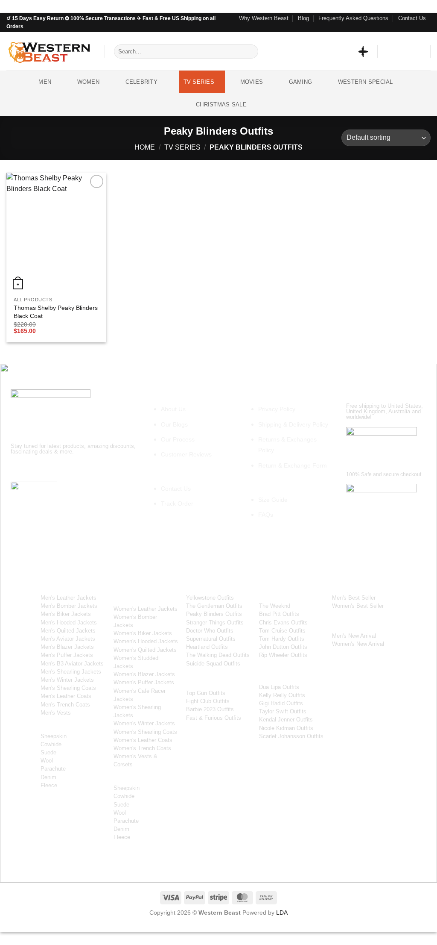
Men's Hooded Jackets (69, 622)
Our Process (178, 439)
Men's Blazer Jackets (67, 647)
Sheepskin (54, 736)
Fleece (49, 785)
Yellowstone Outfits (210, 598)
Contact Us (412, 18)
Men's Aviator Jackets (68, 639)
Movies (251, 82)
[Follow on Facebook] (402, 28)
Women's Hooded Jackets (146, 641)
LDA (282, 912)
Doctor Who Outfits (209, 630)
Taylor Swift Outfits (282, 711)
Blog (303, 18)
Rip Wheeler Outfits (283, 655)
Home (144, 147)
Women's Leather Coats (143, 740)
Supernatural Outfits (211, 639)
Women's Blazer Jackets (144, 674)
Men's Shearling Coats (68, 688)
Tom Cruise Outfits (282, 630)
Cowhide (51, 744)
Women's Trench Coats (142, 748)
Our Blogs (174, 424)
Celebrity (141, 82)
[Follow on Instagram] (410, 28)
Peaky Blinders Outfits (214, 614)
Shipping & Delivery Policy (293, 424)
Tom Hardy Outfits (281, 639)
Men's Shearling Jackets (71, 671)
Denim (48, 777)
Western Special (365, 82)
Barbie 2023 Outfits (210, 709)
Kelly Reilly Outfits (282, 695)
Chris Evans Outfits (283, 622)
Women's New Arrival (358, 644)
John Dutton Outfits (283, 647)
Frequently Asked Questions (353, 18)
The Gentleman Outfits (214, 606)
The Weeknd (274, 606)
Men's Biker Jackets (66, 614)
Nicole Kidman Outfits (286, 728)
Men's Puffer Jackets (67, 655)
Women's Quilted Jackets (145, 650)
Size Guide (273, 499)
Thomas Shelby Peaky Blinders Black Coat (56, 311)
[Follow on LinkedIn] (95, 469)
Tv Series (199, 82)
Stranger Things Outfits (215, 622)
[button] (391, 51)
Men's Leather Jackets (68, 598)
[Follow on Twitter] (418, 28)
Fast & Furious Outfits (213, 718)
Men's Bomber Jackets (69, 606)
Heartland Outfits (207, 647)
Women (88, 82)
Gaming (300, 82)
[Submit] (250, 51)
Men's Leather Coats (66, 696)
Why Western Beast (263, 18)
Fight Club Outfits (208, 701)
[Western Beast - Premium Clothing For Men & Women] (49, 51)
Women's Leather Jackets (146, 609)
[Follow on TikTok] (49, 469)
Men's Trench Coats (65, 704)
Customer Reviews (186, 454)
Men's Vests (56, 712)
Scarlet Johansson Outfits (291, 736)
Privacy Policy (276, 409)
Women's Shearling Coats (145, 732)
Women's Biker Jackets (143, 633)
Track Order (177, 503)
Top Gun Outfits (205, 693)
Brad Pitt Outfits (279, 614)
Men (44, 82)
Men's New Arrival (354, 636)
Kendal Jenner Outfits (286, 719)
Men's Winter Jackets (67, 680)
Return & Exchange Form (292, 465)
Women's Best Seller (358, 606)
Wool (47, 760)
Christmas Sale (221, 104)
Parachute (53, 768)
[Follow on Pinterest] (426, 28)
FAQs (265, 514)
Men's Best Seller (354, 598)
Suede (48, 752)
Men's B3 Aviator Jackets (72, 663)
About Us (173, 409)
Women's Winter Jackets (144, 723)
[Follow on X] (65, 469)
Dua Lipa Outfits (279, 687)
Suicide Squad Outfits (213, 663)
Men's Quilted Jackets (68, 630)
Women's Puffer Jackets (144, 682)
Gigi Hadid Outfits (281, 703)
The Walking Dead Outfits (218, 655)
